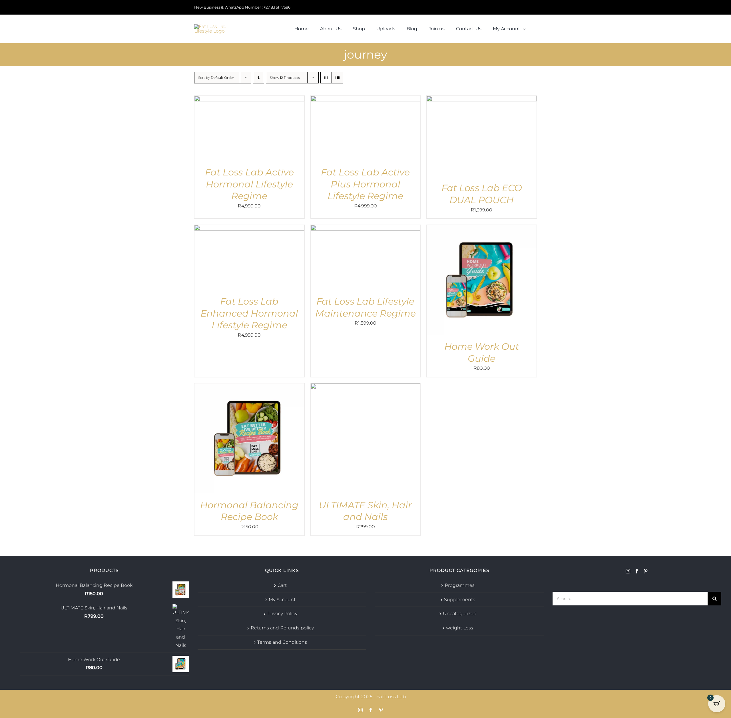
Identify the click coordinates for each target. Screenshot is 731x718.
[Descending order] (258, 77)
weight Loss (459, 628)
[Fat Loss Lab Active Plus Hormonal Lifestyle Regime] (366, 99)
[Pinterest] (645, 571)
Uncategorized (460, 613)
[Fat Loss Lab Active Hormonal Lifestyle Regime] (249, 99)
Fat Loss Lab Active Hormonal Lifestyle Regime (249, 184)
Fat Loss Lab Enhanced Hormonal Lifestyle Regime (249, 313)
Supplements (459, 599)
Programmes (460, 585)
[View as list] (337, 77)
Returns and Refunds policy (282, 628)
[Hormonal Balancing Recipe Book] (249, 387)
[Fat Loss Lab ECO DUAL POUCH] (482, 99)
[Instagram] (628, 571)
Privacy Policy (282, 613)
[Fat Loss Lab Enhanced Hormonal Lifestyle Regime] (249, 228)
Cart (282, 585)
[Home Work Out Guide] (482, 228)
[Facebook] (636, 571)
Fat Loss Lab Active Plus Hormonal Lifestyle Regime (365, 184)
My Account (282, 599)
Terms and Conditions (282, 642)
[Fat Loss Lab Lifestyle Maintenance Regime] (366, 228)
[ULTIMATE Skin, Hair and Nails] (366, 387)
